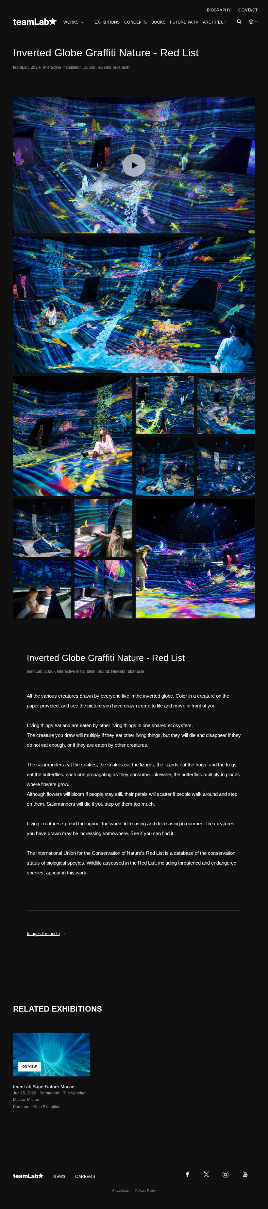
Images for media (43, 933)
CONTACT (248, 10)
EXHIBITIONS (107, 22)
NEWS (59, 1176)
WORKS (70, 22)
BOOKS (158, 22)
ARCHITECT (214, 22)
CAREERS (85, 1176)
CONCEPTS (135, 22)
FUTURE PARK (184, 22)
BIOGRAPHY (219, 10)
